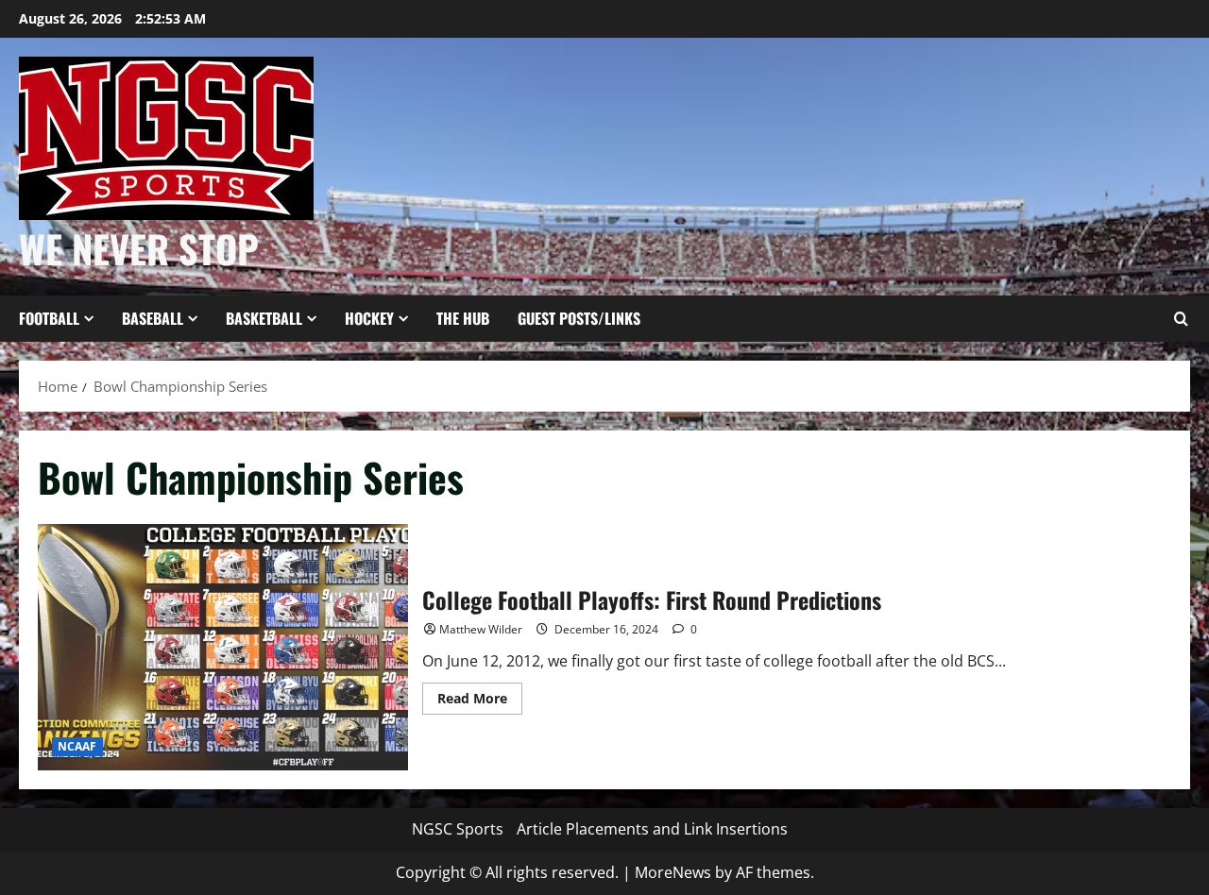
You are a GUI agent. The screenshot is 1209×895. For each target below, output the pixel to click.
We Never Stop (139, 248)
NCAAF (77, 746)
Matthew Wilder (480, 629)
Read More (479, 701)
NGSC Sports (457, 829)
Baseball (152, 318)
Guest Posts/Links (579, 318)
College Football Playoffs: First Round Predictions (223, 647)
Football (49, 318)
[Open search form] (1180, 319)
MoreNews (673, 872)
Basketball (264, 318)
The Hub (462, 318)
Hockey (369, 318)
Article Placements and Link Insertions (652, 829)
